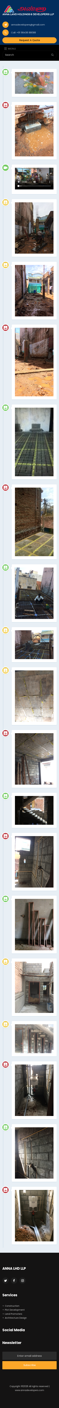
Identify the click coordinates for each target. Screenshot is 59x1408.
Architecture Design (16, 1317)
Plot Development (15, 1309)
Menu (11, 49)
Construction (12, 1305)
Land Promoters (13, 1313)
